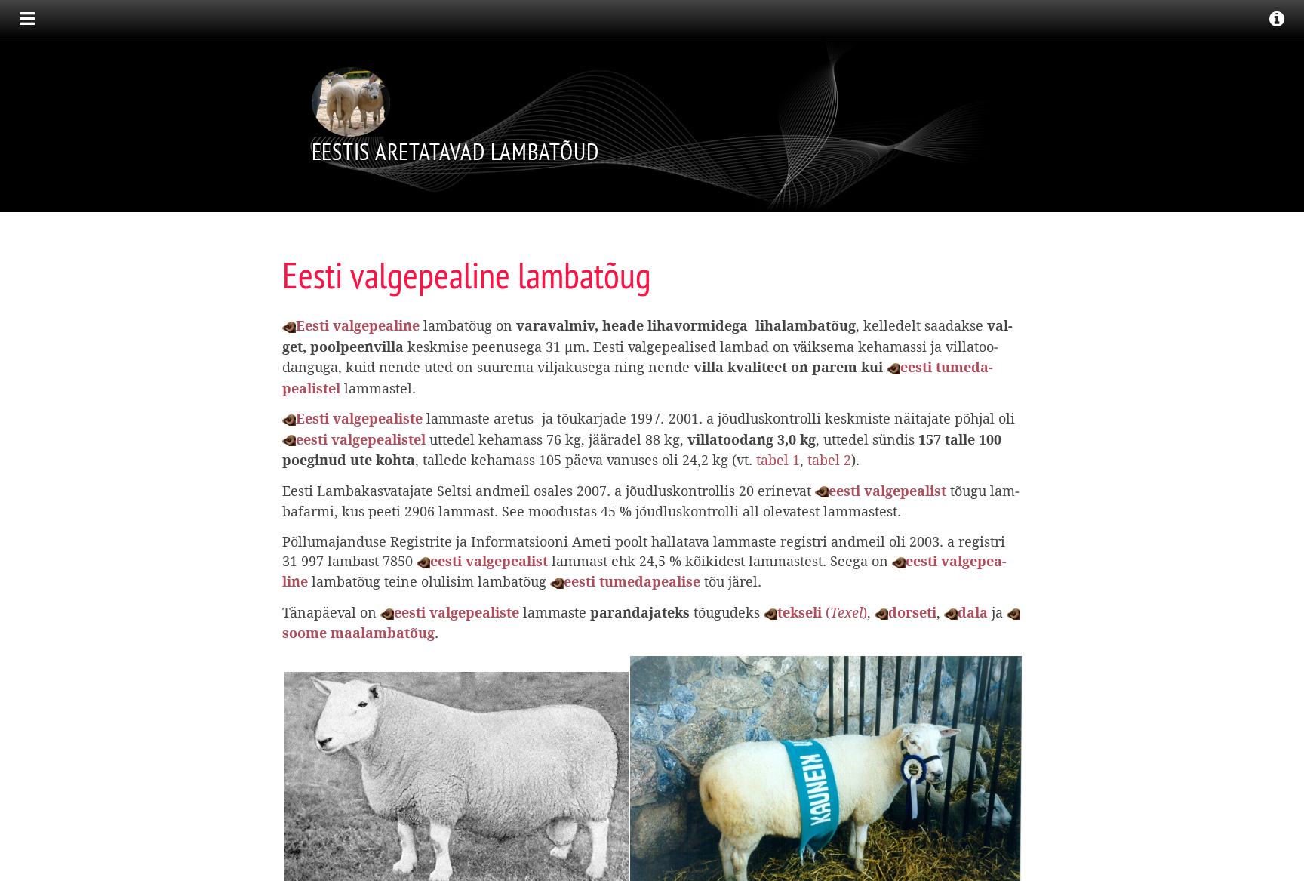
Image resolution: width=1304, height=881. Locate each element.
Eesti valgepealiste (359, 419)
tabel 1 (778, 460)
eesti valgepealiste (456, 613)
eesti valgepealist (887, 492)
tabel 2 (829, 460)
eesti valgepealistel (361, 440)
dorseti (912, 613)
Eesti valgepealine (358, 326)
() (822, 613)
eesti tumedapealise (632, 582)
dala (973, 613)
